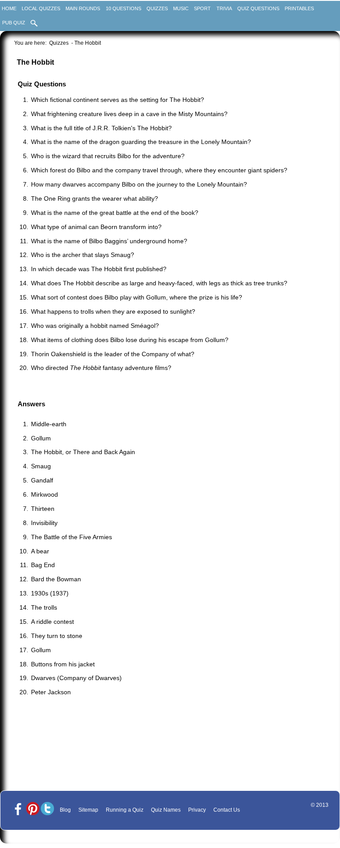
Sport (202, 8)
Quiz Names (166, 810)
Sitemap (88, 810)
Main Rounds (83, 8)
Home (9, 8)
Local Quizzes (41, 8)
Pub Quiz (13, 22)
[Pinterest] (32, 809)
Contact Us (226, 810)
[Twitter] (47, 809)
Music (181, 8)
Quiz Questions (258, 8)
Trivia (224, 8)
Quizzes (157, 8)
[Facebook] (18, 809)
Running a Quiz (124, 810)
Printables (299, 8)
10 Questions (123, 8)
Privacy (197, 810)
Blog (65, 810)
